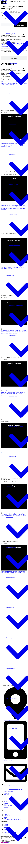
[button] (15, 18)
